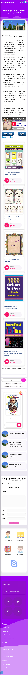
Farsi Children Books (9, 638)
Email (3, 514)
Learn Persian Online (7, 2)
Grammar (15, 383)
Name (3, 510)
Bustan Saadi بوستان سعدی (13, 36)
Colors (16, 386)
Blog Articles (6, 631)
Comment (4, 492)
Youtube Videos (7, 668)
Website (3, 518)
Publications (6, 646)
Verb (20, 383)
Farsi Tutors (6, 634)
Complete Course (8, 656)
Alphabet (8, 383)
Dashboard (6, 627)
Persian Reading (8, 649)
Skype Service (7, 664)
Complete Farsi (8, 386)
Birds (21, 386)
